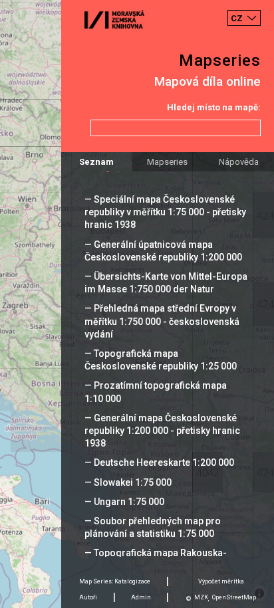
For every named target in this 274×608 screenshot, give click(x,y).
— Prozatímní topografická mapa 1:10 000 (155, 391)
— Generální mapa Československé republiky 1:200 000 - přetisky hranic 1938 (162, 431)
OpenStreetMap (234, 597)
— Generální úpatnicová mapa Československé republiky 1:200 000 (163, 250)
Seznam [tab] (96, 162)
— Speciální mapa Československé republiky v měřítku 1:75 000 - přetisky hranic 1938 (165, 212)
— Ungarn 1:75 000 (124, 501)
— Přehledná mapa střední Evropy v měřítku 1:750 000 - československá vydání (161, 321)
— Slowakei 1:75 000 (128, 482)
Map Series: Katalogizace (114, 581)
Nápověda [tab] (239, 162)
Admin (141, 597)
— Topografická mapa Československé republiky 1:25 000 (160, 359)
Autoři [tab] (88, 597)
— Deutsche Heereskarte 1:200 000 (159, 462)
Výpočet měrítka (221, 581)
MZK (201, 597)
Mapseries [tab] (167, 162)
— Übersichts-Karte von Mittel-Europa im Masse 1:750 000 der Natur (165, 282)
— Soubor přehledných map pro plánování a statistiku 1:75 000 (152, 527)
